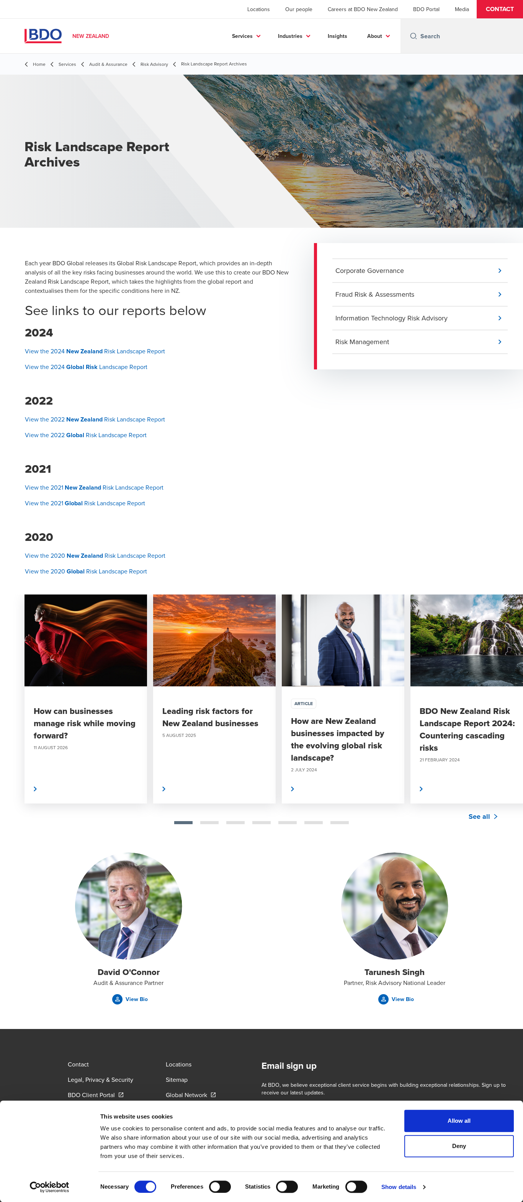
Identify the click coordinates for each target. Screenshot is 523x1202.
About (374, 36)
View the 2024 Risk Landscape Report (95, 351)
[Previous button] (13, 723)
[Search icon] (413, 36)
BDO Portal (426, 9)
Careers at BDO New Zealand (363, 9)
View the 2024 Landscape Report (86, 367)
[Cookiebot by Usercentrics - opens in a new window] (49, 1187)
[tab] (183, 822)
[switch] (220, 1187)
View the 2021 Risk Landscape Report (94, 487)
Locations (258, 9)
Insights (337, 36)
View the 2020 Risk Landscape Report (95, 555)
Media (462, 9)
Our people (298, 9)
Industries (290, 36)
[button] (500, 9)
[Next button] (509, 723)
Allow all (459, 1120)
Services (242, 36)
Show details (398, 1187)
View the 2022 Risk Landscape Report (95, 419)
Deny (459, 1146)
